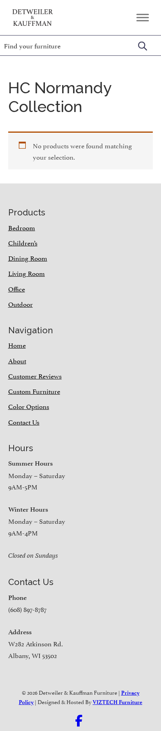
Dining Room (27, 258)
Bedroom (21, 227)
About (17, 360)
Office (16, 288)
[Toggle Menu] (142, 17)
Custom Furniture (34, 391)
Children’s (23, 242)
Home (17, 345)
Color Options (28, 406)
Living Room (26, 273)
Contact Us (23, 421)
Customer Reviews (35, 375)
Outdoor (20, 304)
